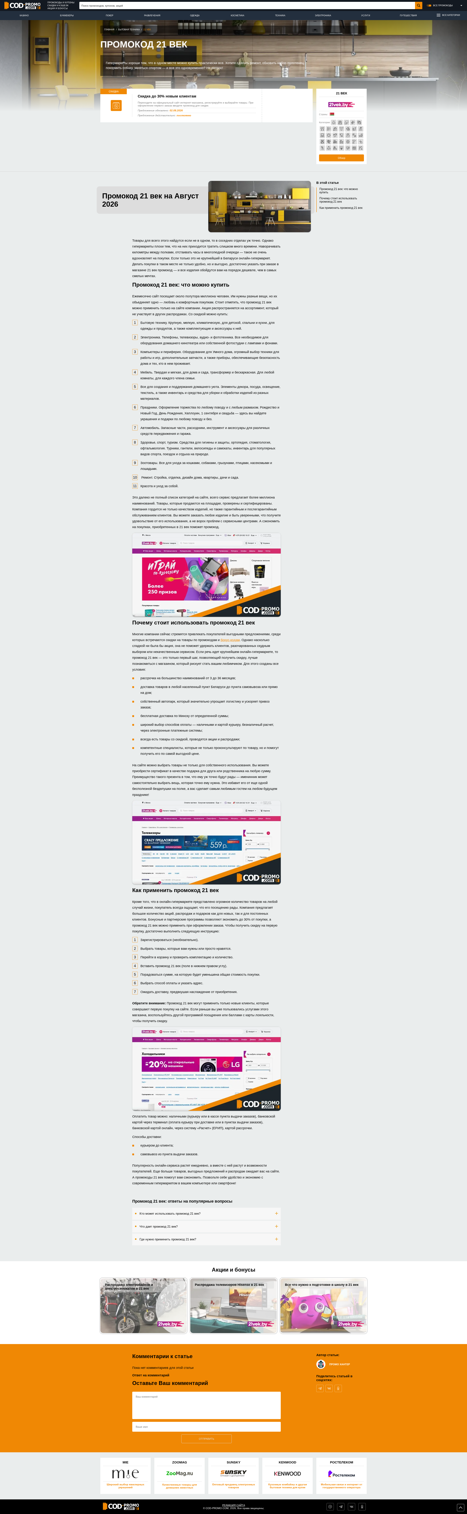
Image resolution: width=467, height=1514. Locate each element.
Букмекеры (67, 15)
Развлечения (152, 15)
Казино (24, 15)
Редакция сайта (233, 1505)
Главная (109, 29)
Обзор (341, 157)
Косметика (237, 15)
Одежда (195, 15)
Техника (280, 15)
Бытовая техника (129, 29)
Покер (109, 15)
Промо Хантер (339, 1364)
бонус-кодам (230, 640)
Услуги (365, 15)
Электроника (323, 15)
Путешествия (408, 15)
